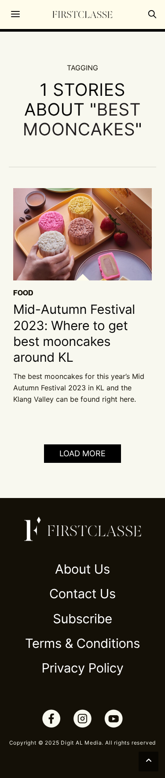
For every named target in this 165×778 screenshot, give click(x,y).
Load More (82, 453)
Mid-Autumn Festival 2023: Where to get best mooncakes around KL (74, 333)
